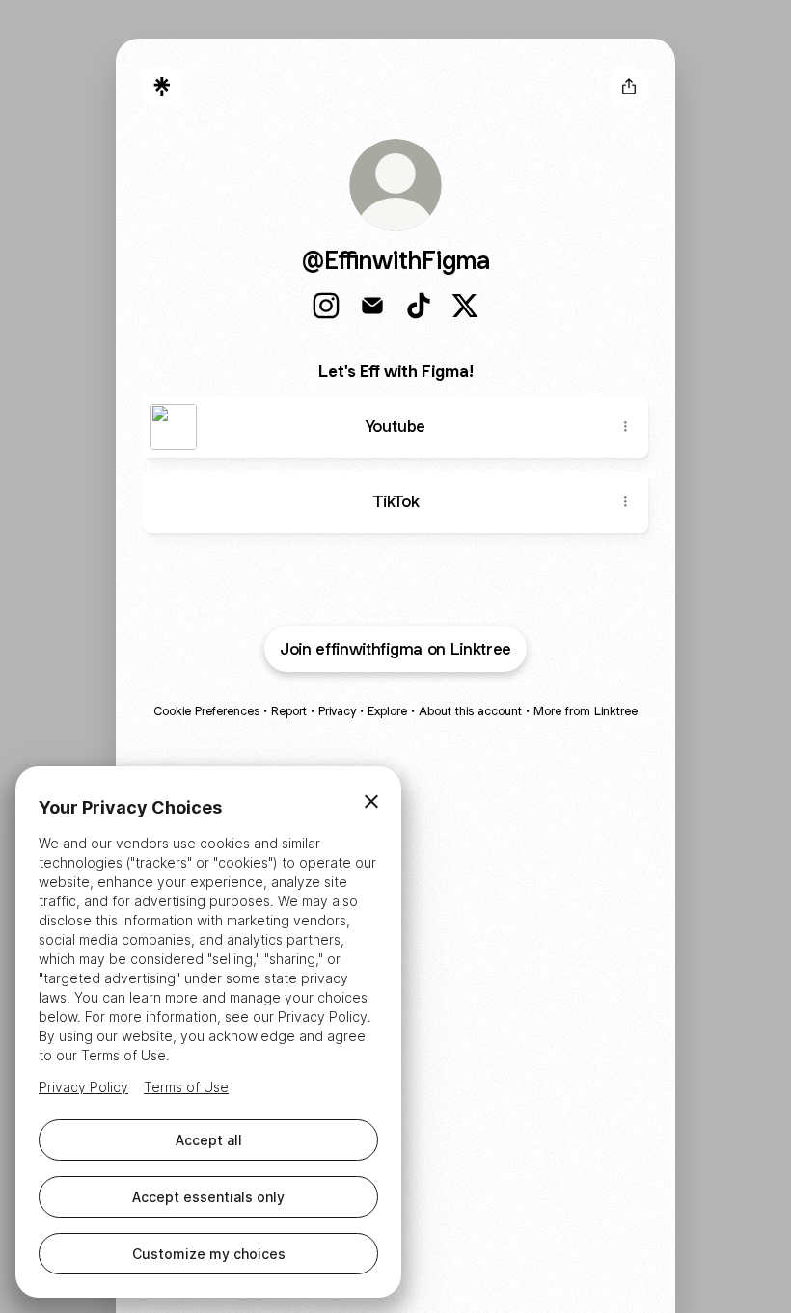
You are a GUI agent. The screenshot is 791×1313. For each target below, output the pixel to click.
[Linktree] (162, 86)
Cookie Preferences (206, 711)
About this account (470, 711)
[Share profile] (629, 86)
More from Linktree (585, 711)
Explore (387, 711)
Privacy (337, 711)
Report (289, 711)
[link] (326, 305)
